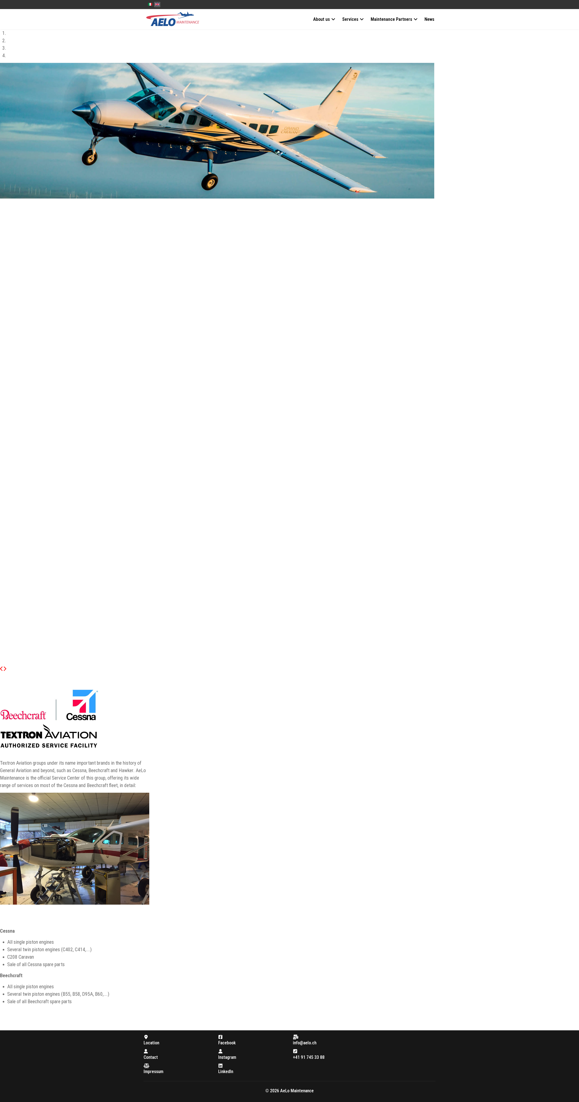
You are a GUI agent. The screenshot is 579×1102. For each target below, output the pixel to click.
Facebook (227, 1042)
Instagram (227, 1057)
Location (151, 1042)
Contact (151, 1057)
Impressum (153, 1071)
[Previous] (1, 669)
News (429, 19)
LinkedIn (225, 1071)
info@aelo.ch (304, 1042)
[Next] (4, 669)
